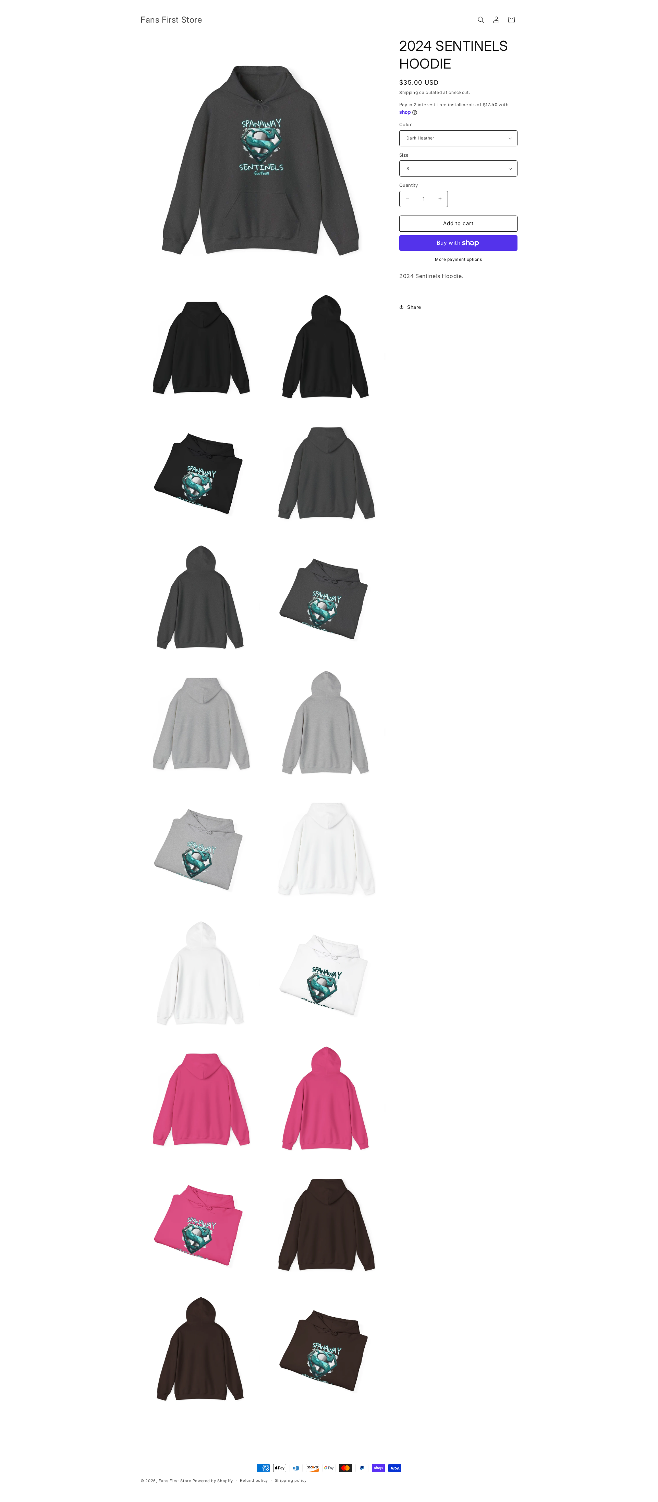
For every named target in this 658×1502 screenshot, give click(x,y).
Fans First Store (175, 1480)
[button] (481, 19)
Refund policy (254, 1480)
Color (405, 124)
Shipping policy (291, 1480)
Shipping (408, 92)
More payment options (458, 259)
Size (404, 155)
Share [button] (414, 307)
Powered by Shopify (213, 1480)
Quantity (408, 185)
